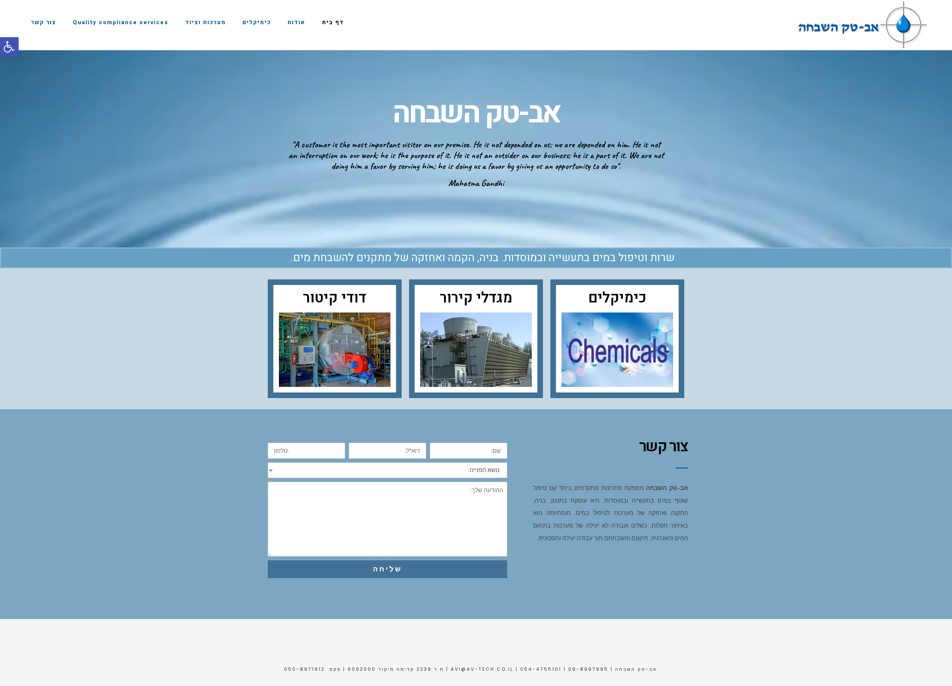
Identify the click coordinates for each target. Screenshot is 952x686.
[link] (9, 47)
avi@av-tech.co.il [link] (482, 669)
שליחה (387, 569)
